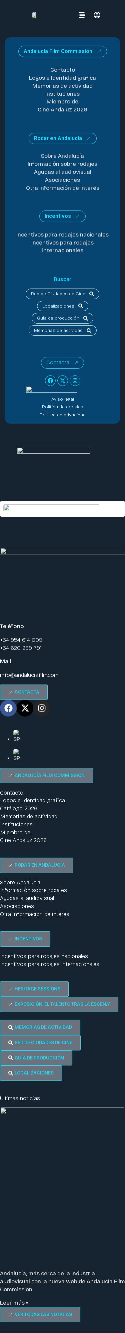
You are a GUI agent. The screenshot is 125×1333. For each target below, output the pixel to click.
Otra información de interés (62, 187)
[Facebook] (50, 380)
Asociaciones (62, 179)
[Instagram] (75, 380)
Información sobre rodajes (62, 163)
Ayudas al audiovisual (62, 171)
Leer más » (14, 1302)
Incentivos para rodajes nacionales (62, 234)
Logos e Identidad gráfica (62, 77)
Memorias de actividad (62, 85)
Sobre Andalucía (62, 155)
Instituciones (62, 93)
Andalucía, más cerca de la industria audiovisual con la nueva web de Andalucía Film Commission (62, 1281)
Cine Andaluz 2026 (62, 109)
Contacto (62, 69)
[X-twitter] (62, 380)
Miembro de (62, 101)
